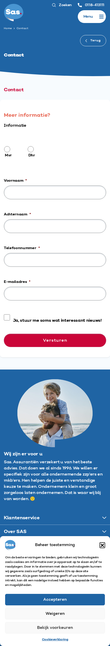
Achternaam (17, 214)
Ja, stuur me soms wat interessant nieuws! (57, 320)
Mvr (8, 155)
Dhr (31, 155)
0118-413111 (94, 5)
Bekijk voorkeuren (55, 627)
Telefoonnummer (22, 248)
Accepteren (55, 599)
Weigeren (55, 613)
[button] (102, 545)
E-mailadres (17, 282)
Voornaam (15, 180)
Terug (95, 40)
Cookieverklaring (55, 639)
